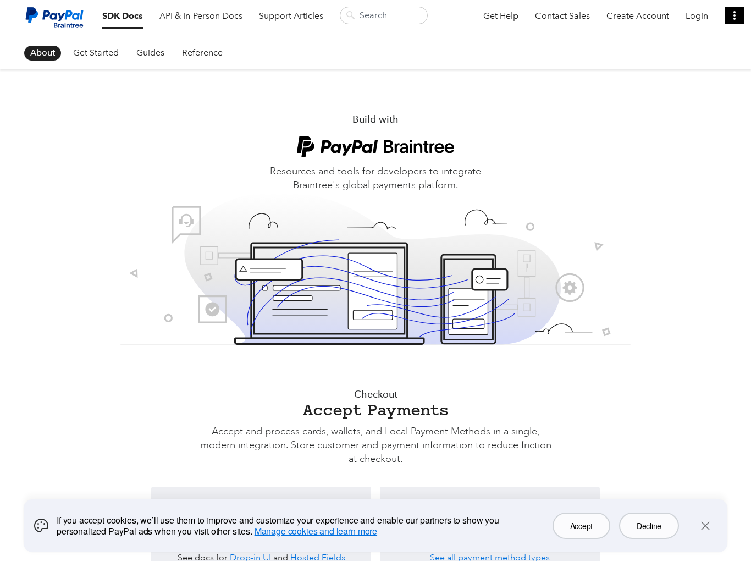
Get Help (500, 15)
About (42, 52)
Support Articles (291, 15)
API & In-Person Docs (200, 15)
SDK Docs (122, 15)
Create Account (637, 15)
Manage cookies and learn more (316, 531)
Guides (150, 52)
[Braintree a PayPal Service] (54, 22)
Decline (649, 525)
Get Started (96, 52)
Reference (202, 52)
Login (697, 15)
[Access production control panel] (734, 15)
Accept (581, 525)
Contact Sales (562, 15)
